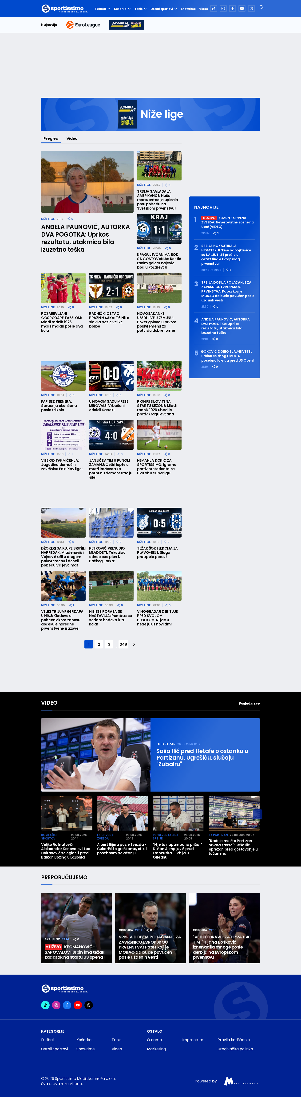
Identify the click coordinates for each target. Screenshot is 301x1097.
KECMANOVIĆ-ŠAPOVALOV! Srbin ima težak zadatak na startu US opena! (75, 952)
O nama (154, 1040)
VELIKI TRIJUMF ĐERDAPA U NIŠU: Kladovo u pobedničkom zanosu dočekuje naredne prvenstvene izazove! (62, 620)
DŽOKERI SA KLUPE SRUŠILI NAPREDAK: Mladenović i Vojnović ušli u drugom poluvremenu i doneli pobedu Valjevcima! (63, 556)
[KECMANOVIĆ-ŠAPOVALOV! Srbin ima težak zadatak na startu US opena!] (76, 928)
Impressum (192, 1040)
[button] (257, 814)
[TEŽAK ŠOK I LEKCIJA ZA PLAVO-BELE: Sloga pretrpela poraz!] (159, 523)
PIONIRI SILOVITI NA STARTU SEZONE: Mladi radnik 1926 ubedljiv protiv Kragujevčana (157, 407)
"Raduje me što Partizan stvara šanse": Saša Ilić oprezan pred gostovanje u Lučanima (233, 847)
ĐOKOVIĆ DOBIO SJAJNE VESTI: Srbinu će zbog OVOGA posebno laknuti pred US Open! (227, 356)
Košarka (120, 9)
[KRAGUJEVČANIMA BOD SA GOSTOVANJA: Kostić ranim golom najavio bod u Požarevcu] (159, 229)
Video (203, 9)
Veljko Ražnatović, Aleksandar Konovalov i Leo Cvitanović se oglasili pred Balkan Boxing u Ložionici (65, 851)
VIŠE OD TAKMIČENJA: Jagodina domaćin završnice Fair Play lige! (62, 464)
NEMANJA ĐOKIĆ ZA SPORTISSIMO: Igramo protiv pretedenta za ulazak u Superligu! (156, 466)
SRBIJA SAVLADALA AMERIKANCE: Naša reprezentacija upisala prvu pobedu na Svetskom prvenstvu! (157, 200)
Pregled (51, 138)
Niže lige (48, 219)
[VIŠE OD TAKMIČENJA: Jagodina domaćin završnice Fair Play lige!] (63, 435)
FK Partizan (165, 744)
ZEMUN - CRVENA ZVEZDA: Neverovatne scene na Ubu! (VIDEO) (227, 222)
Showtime (188, 9)
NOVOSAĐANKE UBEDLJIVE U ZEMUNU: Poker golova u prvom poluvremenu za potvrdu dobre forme (156, 322)
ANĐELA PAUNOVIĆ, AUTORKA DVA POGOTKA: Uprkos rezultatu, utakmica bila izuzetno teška (85, 238)
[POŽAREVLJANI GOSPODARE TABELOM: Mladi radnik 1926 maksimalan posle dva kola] (63, 288)
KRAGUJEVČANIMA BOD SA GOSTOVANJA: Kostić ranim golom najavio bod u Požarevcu (159, 261)
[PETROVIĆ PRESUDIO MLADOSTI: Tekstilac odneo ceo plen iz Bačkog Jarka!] (111, 523)
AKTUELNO (52, 939)
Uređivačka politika (235, 1049)
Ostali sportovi (161, 9)
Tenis (139, 9)
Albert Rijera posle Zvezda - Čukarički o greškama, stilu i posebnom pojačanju (122, 849)
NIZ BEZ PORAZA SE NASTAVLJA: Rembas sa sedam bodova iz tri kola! (110, 617)
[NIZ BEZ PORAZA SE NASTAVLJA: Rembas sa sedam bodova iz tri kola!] (111, 586)
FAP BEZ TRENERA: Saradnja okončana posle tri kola (59, 405)
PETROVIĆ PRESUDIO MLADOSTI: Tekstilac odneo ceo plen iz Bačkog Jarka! (107, 554)
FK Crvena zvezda (105, 836)
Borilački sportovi (49, 836)
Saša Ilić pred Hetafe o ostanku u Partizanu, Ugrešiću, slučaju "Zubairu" (202, 758)
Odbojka (126, 930)
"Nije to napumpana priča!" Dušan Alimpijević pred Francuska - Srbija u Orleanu (177, 851)
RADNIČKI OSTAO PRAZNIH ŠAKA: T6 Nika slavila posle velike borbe (109, 320)
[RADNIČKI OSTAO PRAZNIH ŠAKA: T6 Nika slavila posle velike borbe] (111, 288)
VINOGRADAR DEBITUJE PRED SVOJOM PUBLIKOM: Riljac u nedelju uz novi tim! (157, 617)
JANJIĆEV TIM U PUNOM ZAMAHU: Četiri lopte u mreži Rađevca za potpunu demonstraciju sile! (110, 469)
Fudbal (100, 9)
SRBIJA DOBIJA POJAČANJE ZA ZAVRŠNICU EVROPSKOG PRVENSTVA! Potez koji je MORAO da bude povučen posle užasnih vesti (227, 291)
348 (123, 644)
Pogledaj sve (249, 703)
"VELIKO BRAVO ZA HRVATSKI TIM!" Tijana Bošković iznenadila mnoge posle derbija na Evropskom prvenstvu (222, 947)
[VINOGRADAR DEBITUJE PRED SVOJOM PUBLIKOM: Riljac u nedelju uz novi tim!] (159, 586)
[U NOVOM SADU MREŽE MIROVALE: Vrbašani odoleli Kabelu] (111, 376)
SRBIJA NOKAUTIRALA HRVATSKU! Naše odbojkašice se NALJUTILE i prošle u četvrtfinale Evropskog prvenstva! (226, 255)
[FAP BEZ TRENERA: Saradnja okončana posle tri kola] (63, 376)
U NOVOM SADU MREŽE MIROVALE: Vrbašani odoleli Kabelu (108, 405)
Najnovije (49, 25)
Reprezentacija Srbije (165, 836)
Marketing (156, 1049)
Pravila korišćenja (234, 1040)
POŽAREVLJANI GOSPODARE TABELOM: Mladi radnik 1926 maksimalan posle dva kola (62, 322)
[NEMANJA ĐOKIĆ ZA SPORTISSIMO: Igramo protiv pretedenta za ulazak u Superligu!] (159, 435)
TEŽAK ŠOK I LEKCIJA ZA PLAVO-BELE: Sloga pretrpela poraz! (157, 552)
